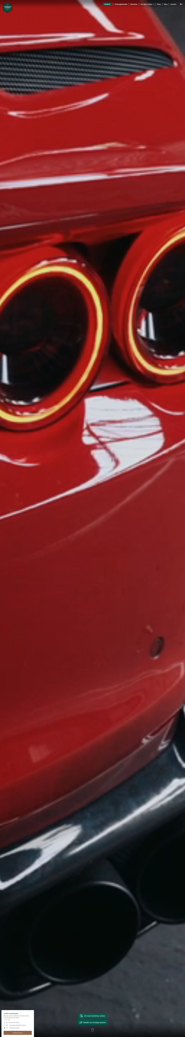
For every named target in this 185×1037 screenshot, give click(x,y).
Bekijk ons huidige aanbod (94, 1022)
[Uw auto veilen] (147, 4)
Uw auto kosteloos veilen (94, 1016)
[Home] (7, 12)
